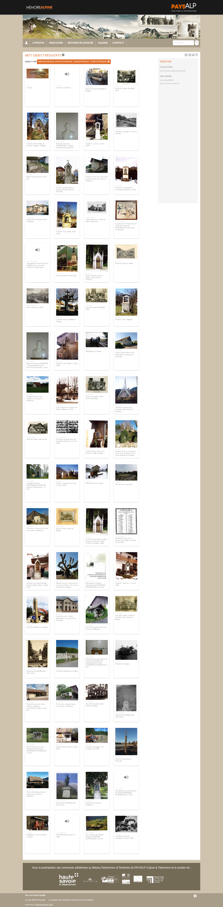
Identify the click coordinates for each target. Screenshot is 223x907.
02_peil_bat (30, 394)
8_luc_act (118, 834)
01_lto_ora (89, 141)
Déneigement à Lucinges (95, 483)
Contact (118, 43)
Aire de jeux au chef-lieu (124, 484)
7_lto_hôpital (119, 789)
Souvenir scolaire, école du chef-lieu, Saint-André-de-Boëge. (124, 617)
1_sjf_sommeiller (120, 221)
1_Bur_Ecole (119, 86)
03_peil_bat (30, 526)
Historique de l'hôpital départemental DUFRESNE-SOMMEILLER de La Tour (96, 585)
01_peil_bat (89, 174)
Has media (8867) (167, 80)
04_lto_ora (118, 581)
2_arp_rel (58, 317)
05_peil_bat (59, 702)
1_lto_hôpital (60, 141)
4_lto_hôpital (89, 581)
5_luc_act (118, 661)
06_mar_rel (118, 757)
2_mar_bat (118, 350)
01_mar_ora (59, 185)
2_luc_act (88, 349)
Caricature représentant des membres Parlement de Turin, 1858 (66, 441)
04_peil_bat (89, 625)
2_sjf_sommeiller (61, 437)
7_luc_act (29, 833)
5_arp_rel (58, 669)
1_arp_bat (88, 87)
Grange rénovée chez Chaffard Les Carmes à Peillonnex (35, 398)
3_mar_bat (118, 482)
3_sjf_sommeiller (120, 536)
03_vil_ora (29, 581)
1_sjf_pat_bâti (90, 217)
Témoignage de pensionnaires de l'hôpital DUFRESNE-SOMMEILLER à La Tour (126, 793)
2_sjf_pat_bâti (30, 437)
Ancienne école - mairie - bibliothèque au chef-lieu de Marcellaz (66, 618)
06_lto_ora (59, 745)
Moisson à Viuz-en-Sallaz (124, 263)
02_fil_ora (118, 317)
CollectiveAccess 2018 (44, 904)
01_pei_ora (118, 185)
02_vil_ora (89, 449)
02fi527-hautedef (32, 305)
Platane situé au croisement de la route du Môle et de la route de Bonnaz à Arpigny (67, 585)
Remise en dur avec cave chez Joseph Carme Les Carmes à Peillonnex (97, 179)
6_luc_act (88, 745)
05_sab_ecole (90, 702)
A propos (38, 43)
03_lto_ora (59, 481)
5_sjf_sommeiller (120, 713)
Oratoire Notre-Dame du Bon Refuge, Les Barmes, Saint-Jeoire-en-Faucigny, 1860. (96, 541)
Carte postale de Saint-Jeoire (66, 275)
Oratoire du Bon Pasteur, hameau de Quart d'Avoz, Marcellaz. (65, 189)
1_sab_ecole (30, 217)
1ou (28, 85)
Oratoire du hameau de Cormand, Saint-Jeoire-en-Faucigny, (124, 409)
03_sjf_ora (89, 537)
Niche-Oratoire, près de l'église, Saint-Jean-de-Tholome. (94, 277)
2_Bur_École (89, 305)
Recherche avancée (80, 43)
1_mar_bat (29, 174)
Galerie (103, 43)
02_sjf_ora (118, 405)
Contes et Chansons (63, 88)
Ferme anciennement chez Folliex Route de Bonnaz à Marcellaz (124, 354)
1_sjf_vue (59, 273)
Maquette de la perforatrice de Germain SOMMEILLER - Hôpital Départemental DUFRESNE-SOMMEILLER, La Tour (97, 663)
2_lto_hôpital (30, 361)
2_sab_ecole (89, 394)
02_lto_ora (59, 361)
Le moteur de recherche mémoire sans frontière (71, 900)
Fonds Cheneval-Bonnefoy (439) (173, 71)
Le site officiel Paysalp (35, 900)
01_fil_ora (29, 141)
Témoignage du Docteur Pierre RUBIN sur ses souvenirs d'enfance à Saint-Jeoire (38, 265)
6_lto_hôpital (30, 745)
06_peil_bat (30, 790)
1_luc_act (118, 129)
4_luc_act (29, 625)
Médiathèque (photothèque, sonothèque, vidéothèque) (73, 62)
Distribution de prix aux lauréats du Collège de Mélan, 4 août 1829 (125, 540)
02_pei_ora (59, 405)
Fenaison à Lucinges (122, 664)
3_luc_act (88, 481)
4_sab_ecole (118, 613)
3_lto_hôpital (30, 481)
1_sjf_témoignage (32, 261)
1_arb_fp (58, 85)
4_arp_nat (59, 581)
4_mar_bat (59, 614)
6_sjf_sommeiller (61, 801)
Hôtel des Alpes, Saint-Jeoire (37, 439)
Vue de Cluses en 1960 (35, 307)
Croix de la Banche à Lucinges (37, 627)
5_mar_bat (29, 702)
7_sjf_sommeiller (61, 833)
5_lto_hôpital (89, 657)
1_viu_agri (118, 261)
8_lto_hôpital (89, 833)
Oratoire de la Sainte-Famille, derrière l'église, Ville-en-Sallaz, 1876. (37, 585)
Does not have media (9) (169, 83)
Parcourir (56, 43)
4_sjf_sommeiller (31, 669)
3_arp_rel (118, 449)
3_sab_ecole (59, 526)
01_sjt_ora (89, 273)
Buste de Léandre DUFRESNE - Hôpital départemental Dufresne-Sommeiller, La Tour (37, 365)
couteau (29, 88)
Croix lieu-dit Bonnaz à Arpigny (67, 671)
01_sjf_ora (59, 229)
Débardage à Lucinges (94, 351)
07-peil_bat (89, 801)
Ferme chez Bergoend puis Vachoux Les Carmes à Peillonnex (36, 794)
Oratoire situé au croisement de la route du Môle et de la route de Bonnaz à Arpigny (125, 453)
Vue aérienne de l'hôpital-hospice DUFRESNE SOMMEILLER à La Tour (95, 837)
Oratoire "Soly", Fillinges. (124, 319)
